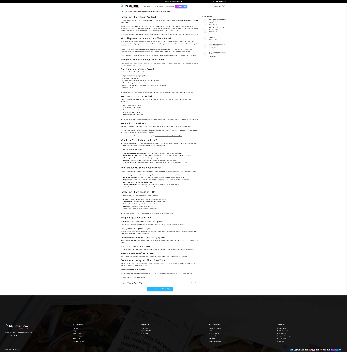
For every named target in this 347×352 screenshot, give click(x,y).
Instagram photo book (132, 30)
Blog (74, 330)
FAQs (210, 330)
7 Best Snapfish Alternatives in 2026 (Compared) (217, 45)
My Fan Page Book (282, 333)
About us (75, 328)
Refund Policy (213, 338)
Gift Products (159, 6)
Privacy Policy (213, 336)
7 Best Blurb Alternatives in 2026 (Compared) (217, 36)
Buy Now (143, 336)
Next (196, 283)
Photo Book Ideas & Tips (131, 11)
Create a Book (181, 6)
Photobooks (147, 6)
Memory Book (136, 277)
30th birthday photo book (140, 199)
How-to (129, 277)
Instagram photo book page (134, 99)
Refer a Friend (77, 333)
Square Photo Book (146, 330)
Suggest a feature (78, 341)
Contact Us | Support (215, 328)
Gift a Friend (144, 333)
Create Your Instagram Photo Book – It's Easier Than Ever (175, 273)
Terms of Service (214, 333)
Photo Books (144, 328)
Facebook (146, 256)
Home (122, 11)
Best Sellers (170, 6)
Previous (191, 283)
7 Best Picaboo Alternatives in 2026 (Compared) (216, 28)
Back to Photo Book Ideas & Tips (160, 289)
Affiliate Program (78, 336)
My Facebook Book (282, 328)
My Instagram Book (282, 330)
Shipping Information (215, 341)
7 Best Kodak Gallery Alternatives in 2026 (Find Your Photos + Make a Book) (217, 21)
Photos (143, 277)
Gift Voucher (280, 341)
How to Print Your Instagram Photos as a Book (168, 136)
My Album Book (281, 338)
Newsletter (76, 338)
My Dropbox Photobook (284, 336)
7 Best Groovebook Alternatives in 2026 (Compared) (217, 53)
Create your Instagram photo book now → (133, 269)
